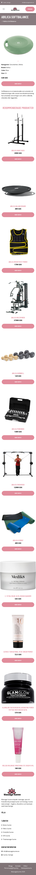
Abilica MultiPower (18, 317)
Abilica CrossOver (18, 485)
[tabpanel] (18, 43)
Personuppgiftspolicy (11, 868)
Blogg (10, 866)
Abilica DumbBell (18, 373)
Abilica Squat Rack (18, 150)
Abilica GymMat (18, 540)
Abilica (21, 65)
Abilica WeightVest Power (18, 262)
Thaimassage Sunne (9, 839)
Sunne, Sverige (6, 2)
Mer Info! (18, 84)
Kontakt (18, 866)
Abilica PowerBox (18, 429)
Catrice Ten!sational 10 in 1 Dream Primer (18, 652)
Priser (30, 9)
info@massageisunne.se (28, 2)
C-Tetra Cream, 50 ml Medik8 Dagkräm (18, 596)
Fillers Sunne (7, 829)
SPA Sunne (6, 836)
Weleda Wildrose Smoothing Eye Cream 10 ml (18, 765)
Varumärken (14, 65)
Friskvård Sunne (8, 832)
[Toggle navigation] (3, 9)
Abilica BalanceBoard (18, 206)
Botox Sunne (7, 825)
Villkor (25, 866)
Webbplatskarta (26, 868)
